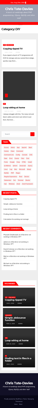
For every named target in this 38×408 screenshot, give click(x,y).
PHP (12, 173)
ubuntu (27, 180)
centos (6, 151)
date (5, 158)
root (20, 176)
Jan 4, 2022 (10, 364)
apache (24, 147)
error (10, 158)
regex (18, 173)
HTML (24, 162)
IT (5, 355)
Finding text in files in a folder (14, 214)
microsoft (22, 169)
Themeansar (18, 401)
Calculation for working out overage (16, 219)
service (26, 176)
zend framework (27, 184)
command (19, 151)
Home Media (10, 44)
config (18, 155)
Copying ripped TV (13, 48)
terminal (20, 180)
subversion (7, 180)
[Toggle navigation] (20, 23)
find (27, 158)
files (22, 158)
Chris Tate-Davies (19, 9)
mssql (29, 169)
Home (16, 404)
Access (6, 147)
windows (11, 184)
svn (14, 180)
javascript (22, 165)
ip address (7, 165)
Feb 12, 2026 (10, 323)
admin (17, 52)
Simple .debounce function (13, 204)
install (30, 162)
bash (30, 147)
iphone (15, 165)
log (11, 169)
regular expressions (10, 176)
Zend (18, 184)
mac (15, 169)
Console (24, 155)
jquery (30, 165)
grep (18, 162)
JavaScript (8, 315)
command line (9, 155)
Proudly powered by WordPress (13, 399)
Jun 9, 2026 (8, 52)
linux (6, 169)
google (12, 162)
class (12, 151)
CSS (30, 155)
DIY (4, 44)
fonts (6, 162)
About (20, 404)
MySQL (6, 173)
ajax (18, 147)
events (17, 158)
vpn (5, 184)
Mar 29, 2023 (9, 111)
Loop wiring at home (14, 107)
